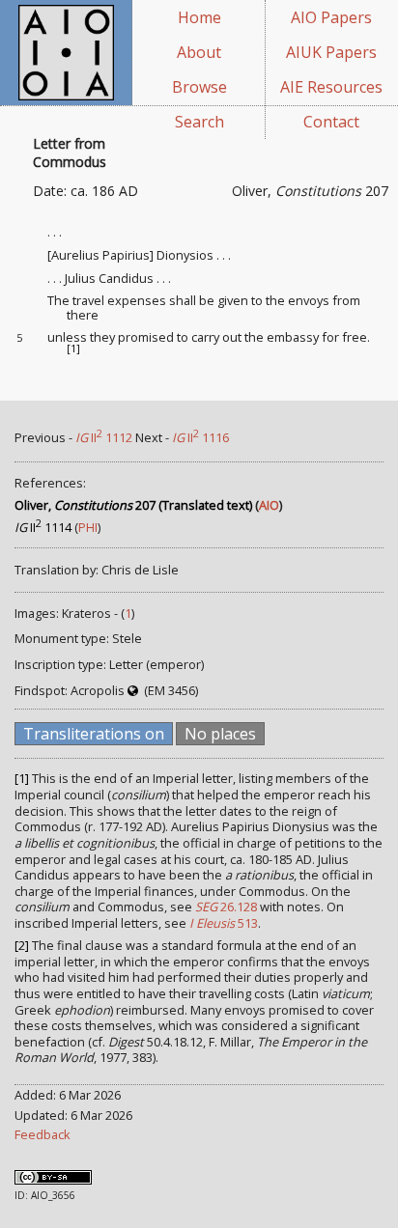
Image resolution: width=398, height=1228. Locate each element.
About (199, 52)
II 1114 (42, 527)
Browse (199, 87)
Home (199, 17)
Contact (331, 121)
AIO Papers (331, 17)
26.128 (226, 906)
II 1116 (200, 437)
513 (223, 923)
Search (199, 121)
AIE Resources (331, 87)
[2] (21, 945)
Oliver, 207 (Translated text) (133, 505)
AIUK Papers (331, 52)
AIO (269, 505)
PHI (88, 527)
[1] (73, 348)
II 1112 (103, 437)
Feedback (42, 1134)
